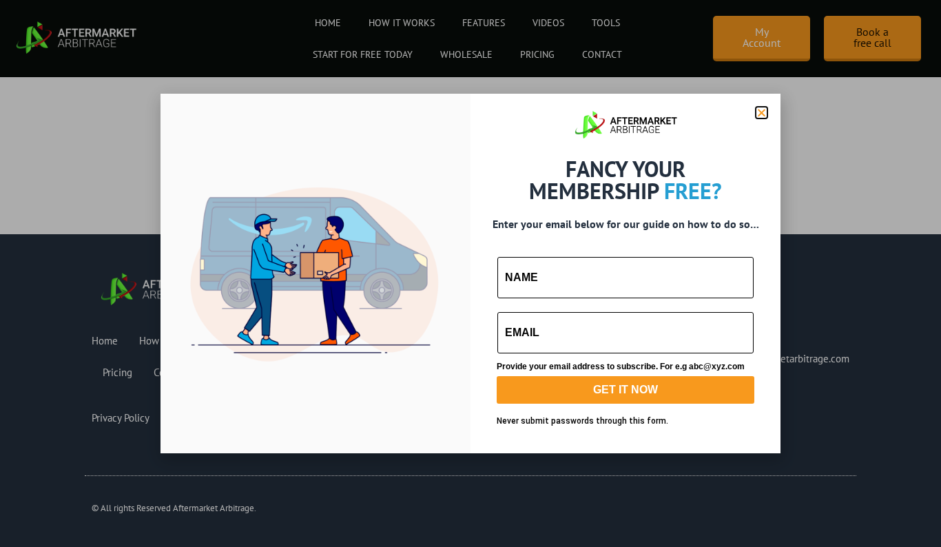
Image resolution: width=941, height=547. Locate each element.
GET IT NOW (625, 389)
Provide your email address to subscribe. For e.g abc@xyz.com (621, 366)
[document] (470, 273)
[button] (761, 112)
